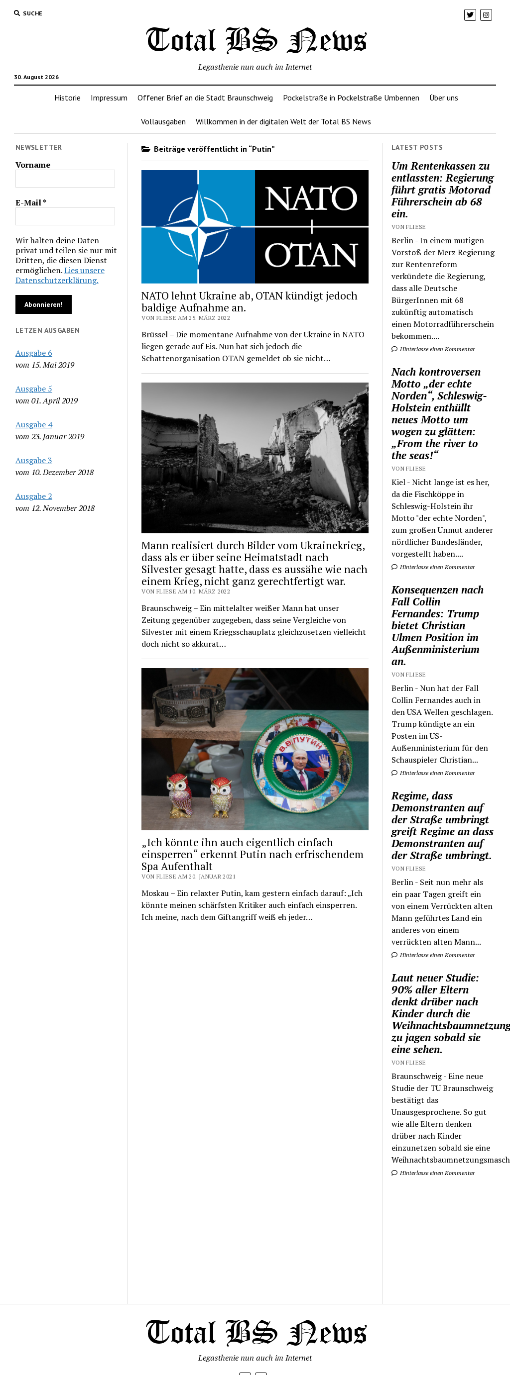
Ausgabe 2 (33, 496)
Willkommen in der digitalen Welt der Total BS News (283, 121)
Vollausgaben (163, 121)
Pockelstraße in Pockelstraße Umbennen (351, 97)
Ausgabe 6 (33, 352)
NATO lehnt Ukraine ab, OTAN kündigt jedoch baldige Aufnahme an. (249, 301)
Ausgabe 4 (33, 424)
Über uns (443, 97)
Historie (67, 97)
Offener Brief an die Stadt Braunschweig (205, 97)
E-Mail (30, 202)
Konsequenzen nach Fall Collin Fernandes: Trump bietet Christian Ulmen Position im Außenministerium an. (437, 625)
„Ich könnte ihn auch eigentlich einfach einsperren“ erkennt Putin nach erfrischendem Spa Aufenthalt (252, 854)
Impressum (109, 97)
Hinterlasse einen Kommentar (436, 349)
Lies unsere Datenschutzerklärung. (60, 275)
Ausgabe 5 (33, 388)
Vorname (32, 165)
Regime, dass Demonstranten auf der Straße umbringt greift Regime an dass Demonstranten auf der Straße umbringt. (442, 825)
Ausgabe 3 (33, 460)
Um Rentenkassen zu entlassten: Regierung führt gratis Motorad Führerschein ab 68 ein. (442, 189)
